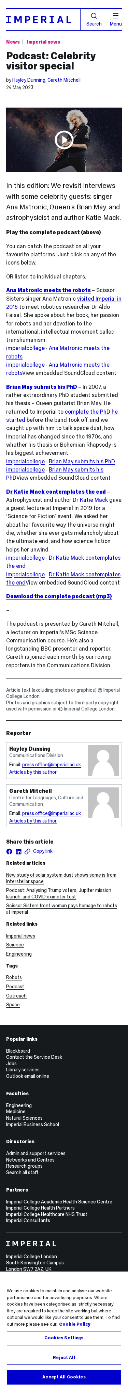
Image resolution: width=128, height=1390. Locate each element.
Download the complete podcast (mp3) (59, 596)
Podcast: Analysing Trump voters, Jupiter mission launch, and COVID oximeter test (58, 893)
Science (15, 945)
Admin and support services (36, 1153)
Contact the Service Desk (34, 1057)
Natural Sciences (24, 1118)
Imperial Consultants (28, 1220)
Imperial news (43, 42)
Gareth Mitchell (64, 80)
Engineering (19, 954)
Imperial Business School (32, 1124)
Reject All (64, 1357)
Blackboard (18, 1051)
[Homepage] (43, 19)
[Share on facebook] (9, 851)
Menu (116, 23)
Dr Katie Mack (90, 500)
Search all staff (22, 1172)
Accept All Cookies (63, 1377)
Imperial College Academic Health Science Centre (59, 1202)
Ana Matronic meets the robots (48, 290)
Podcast (15, 987)
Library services (23, 1070)
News (13, 42)
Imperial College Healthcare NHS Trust (46, 1214)
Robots (14, 977)
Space (13, 1005)
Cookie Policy (74, 1324)
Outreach (16, 996)
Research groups (24, 1166)
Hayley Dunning (28, 80)
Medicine (16, 1111)
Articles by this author (33, 772)
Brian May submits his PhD (41, 387)
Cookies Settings (63, 1338)
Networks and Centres (30, 1160)
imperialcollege (25, 348)
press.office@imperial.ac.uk (51, 765)
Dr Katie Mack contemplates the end (56, 492)
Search (94, 23)
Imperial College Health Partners (40, 1208)
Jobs (11, 1063)
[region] (64, 1331)
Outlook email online (27, 1076)
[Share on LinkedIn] (18, 851)
